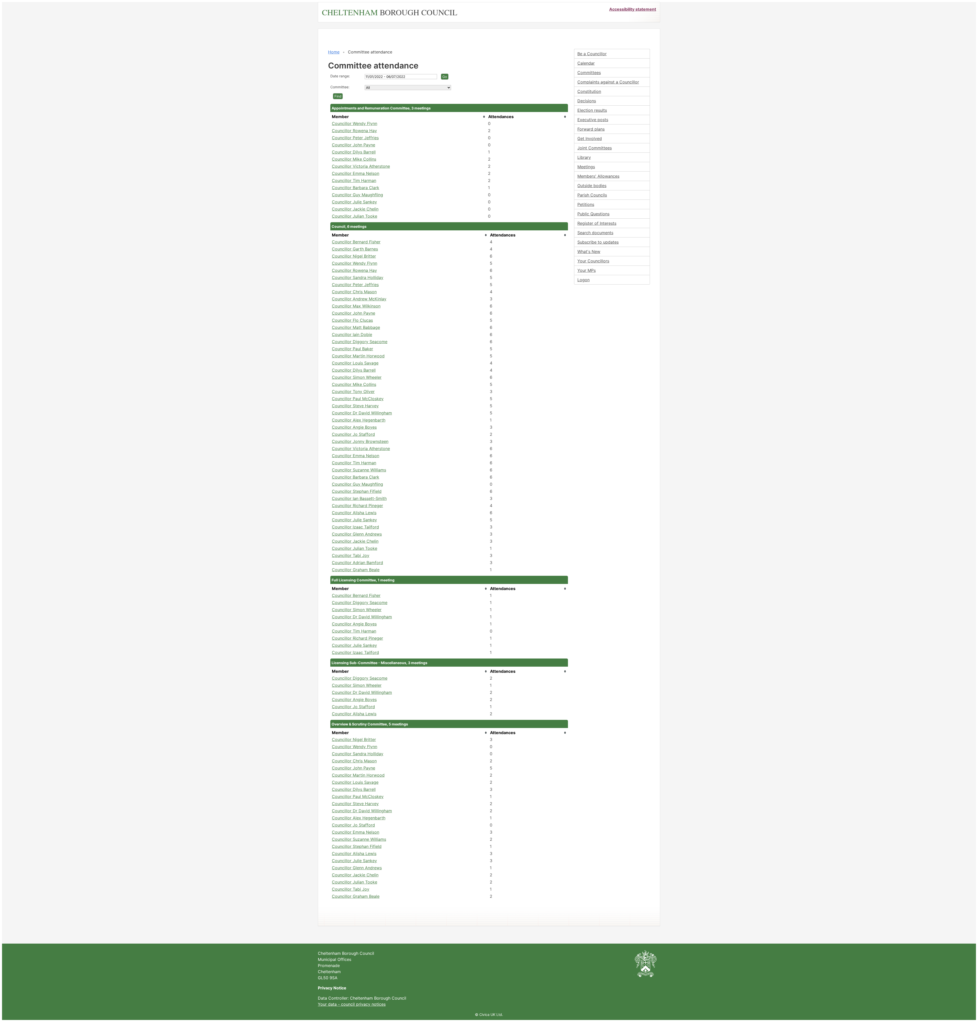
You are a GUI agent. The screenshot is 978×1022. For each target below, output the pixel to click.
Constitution (589, 91)
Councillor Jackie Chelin (355, 209)
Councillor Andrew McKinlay (359, 298)
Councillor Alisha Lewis (354, 512)
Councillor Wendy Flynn (354, 123)
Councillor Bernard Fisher (356, 241)
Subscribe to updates (598, 242)
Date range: (340, 76)
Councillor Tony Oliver (353, 391)
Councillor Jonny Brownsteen (360, 441)
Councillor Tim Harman (354, 180)
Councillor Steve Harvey (355, 405)
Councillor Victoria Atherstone (361, 166)
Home (333, 51)
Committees (589, 72)
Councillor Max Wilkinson (356, 306)
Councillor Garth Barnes (355, 248)
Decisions (586, 100)
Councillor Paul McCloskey (358, 398)
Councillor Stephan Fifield (357, 491)
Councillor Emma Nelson (355, 173)
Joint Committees (594, 147)
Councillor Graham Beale (355, 569)
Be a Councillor (592, 53)
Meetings (586, 166)
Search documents (595, 232)
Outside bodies (591, 185)
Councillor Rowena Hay (354, 130)
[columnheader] (409, 117)
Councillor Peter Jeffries (355, 137)
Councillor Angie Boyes (354, 427)
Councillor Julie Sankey (354, 201)
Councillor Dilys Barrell (354, 152)
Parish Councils (592, 195)
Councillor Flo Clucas (352, 320)
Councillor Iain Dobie (352, 334)
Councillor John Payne (353, 144)
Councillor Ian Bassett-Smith (359, 498)
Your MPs (586, 270)
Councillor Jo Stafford (353, 434)
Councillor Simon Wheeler (357, 377)
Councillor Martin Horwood (358, 355)
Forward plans (591, 129)
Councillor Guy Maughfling (357, 194)
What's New (588, 251)
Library (584, 157)
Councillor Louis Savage (355, 363)
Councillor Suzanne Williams (359, 469)
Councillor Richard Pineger (357, 505)
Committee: (339, 87)
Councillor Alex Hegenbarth (358, 420)
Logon (583, 279)
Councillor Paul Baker (352, 348)
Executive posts (592, 119)
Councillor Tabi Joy (350, 555)
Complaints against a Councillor (608, 82)
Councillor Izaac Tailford (355, 526)
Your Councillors (593, 260)
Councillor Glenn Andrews (357, 534)
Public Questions (593, 213)
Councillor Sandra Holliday (357, 277)
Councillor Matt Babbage (356, 327)
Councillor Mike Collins (354, 159)
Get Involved (589, 138)
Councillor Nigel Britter (354, 256)
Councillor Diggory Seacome (359, 341)
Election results (592, 110)
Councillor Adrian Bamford (357, 562)
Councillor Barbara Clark (355, 187)
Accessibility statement (632, 9)
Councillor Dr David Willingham (362, 412)
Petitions (585, 204)
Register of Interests (596, 223)
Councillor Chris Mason (354, 291)
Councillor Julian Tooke (354, 216)
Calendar (586, 63)
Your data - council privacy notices (352, 1004)
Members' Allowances (598, 176)
